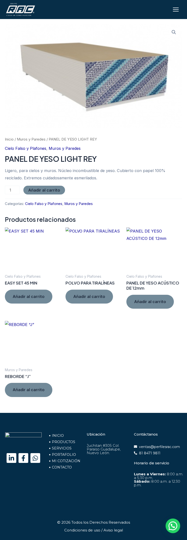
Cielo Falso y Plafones (25, 148)
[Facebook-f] (23, 458)
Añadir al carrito (44, 190)
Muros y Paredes (31, 139)
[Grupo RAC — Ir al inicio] (20, 9)
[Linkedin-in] (11, 458)
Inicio (9, 139)
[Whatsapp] (35, 458)
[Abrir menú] (176, 9)
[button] (173, 32)
